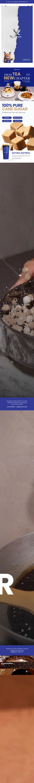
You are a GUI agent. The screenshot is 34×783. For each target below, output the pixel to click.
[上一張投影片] (2, 84)
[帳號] (28, 6)
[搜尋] (5, 6)
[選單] (2, 6)
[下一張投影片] (31, 84)
